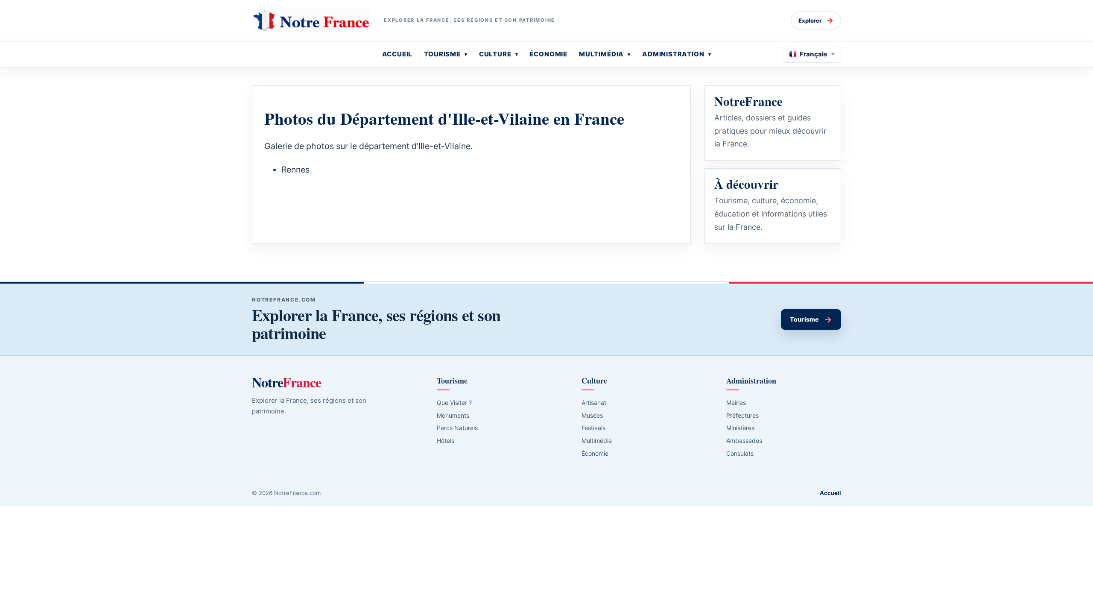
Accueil (830, 492)
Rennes (295, 169)
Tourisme (811, 319)
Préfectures (742, 415)
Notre (286, 382)
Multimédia (597, 440)
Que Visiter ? (454, 402)
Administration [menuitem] (673, 54)
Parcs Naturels (457, 427)
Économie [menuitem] (548, 54)
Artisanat (594, 402)
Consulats (740, 453)
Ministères (740, 427)
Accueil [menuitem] (397, 54)
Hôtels (445, 440)
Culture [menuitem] (495, 54)
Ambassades (744, 440)
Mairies (736, 402)
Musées (592, 415)
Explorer (815, 20)
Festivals (593, 427)
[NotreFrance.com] (311, 20)
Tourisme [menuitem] (442, 54)
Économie (595, 453)
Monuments (453, 415)
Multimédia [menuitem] (601, 54)
